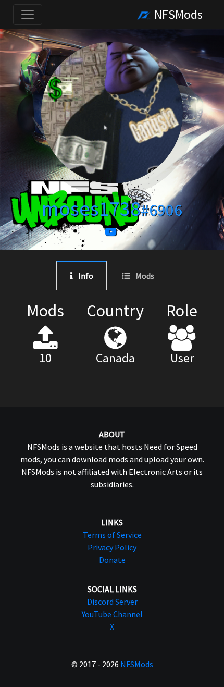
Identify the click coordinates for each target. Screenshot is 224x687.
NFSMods (177, 14)
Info (85, 276)
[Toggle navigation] (27, 14)
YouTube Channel (112, 614)
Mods (144, 276)
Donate (112, 560)
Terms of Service (112, 535)
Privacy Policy (112, 547)
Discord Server (112, 601)
